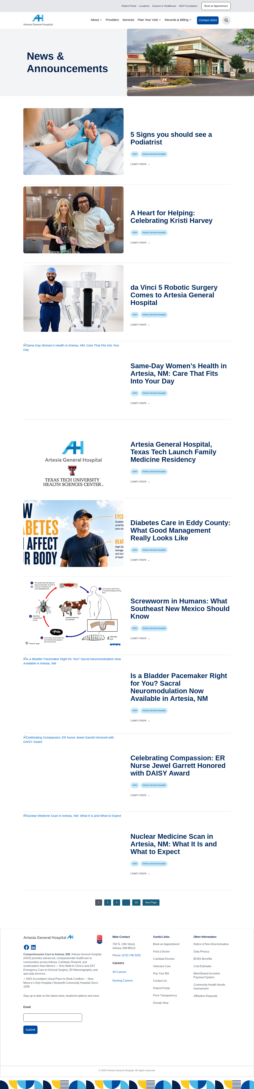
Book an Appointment (216, 5)
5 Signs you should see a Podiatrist (171, 138)
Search (226, 20)
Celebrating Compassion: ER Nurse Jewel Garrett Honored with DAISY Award (177, 765)
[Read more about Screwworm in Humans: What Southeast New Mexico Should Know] (73, 612)
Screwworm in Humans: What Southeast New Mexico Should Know (180, 608)
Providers (112, 20)
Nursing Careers (122, 980)
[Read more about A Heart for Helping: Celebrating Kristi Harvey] (73, 219)
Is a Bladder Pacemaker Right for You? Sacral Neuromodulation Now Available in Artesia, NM (178, 687)
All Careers (119, 971)
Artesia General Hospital (154, 154)
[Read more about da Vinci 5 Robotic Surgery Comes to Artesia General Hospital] (73, 298)
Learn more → (140, 164)
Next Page (151, 902)
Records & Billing (176, 20)
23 (136, 902)
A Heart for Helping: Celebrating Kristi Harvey (171, 216)
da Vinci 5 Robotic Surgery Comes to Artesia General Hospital (174, 295)
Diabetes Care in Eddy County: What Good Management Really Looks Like (180, 530)
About (95, 20)
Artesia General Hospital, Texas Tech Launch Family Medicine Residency (173, 451)
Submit (30, 1029)
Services (128, 20)
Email (27, 1007)
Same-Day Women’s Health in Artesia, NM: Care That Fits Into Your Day (178, 373)
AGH (135, 154)
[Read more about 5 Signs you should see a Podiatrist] (73, 141)
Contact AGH (208, 20)
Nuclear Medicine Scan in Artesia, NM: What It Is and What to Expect (173, 844)
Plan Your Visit (148, 20)
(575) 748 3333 (131, 955)
